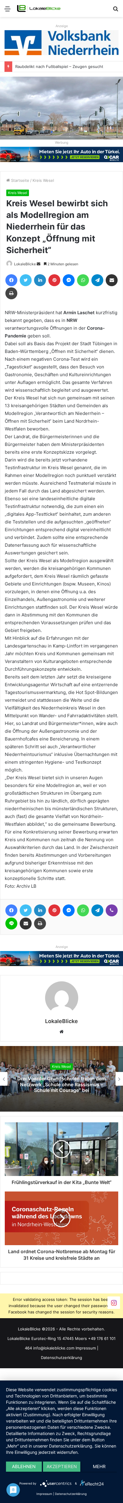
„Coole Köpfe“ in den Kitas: (62, 1084)
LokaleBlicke (25, 264)
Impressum (86, 1348)
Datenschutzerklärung (61, 1357)
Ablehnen (24, 1466)
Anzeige (62, 26)
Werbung (61, 142)
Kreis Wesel (43, 180)
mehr (99, 1466)
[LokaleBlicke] (39, 8)
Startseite (19, 180)
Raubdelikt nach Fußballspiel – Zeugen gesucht (59, 66)
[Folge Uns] (113, 1302)
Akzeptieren (62, 1466)
